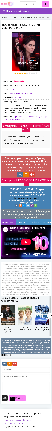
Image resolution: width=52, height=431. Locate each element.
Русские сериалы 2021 (28, 17)
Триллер (28, 93)
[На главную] (7, 4)
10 (36, 73)
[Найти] (33, 4)
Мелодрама (14, 93)
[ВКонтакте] (16, 205)
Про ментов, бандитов (34, 117)
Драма (21, 93)
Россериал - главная (9, 17)
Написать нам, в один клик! (26, 198)
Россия (14, 89)
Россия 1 (18, 97)
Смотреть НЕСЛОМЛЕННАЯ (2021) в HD (26, 127)
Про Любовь (19, 117)
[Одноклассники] (20, 205)
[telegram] (28, 205)
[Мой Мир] (24, 205)
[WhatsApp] (35, 205)
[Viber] (32, 205)
